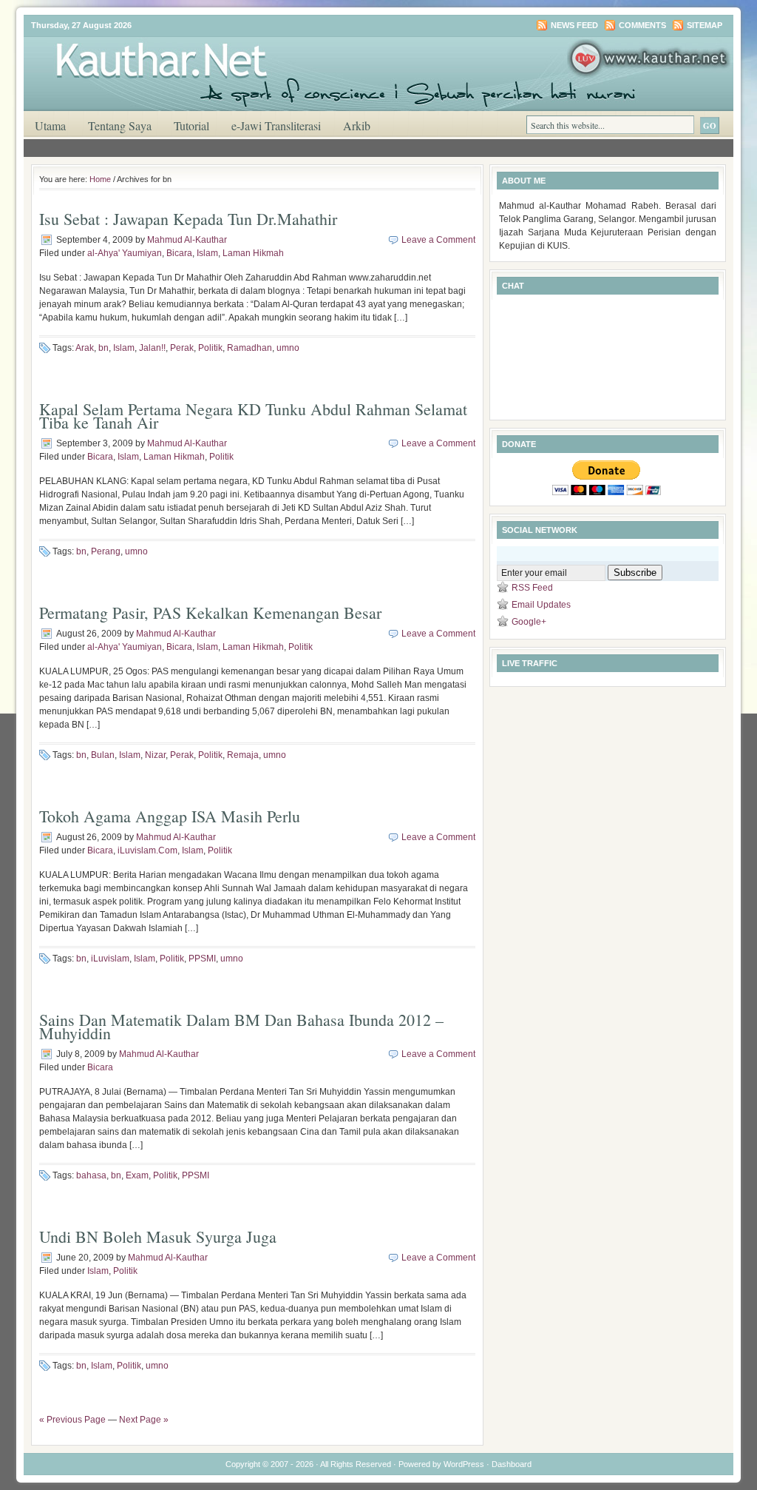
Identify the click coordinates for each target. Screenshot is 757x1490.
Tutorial (191, 125)
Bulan (103, 755)
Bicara (179, 253)
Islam (207, 253)
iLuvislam (110, 958)
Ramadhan (249, 348)
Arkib (356, 125)
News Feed (574, 25)
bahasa (91, 1175)
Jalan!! (152, 348)
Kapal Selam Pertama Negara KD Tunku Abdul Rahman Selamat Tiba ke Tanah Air (253, 415)
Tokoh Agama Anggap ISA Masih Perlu (169, 816)
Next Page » (144, 1420)
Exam (137, 1175)
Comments (642, 25)
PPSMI (202, 958)
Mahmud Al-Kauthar (187, 240)
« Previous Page (72, 1420)
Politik (210, 348)
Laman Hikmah (253, 253)
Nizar (155, 755)
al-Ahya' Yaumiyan (124, 253)
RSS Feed (532, 588)
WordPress (464, 1464)
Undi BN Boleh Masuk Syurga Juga (157, 1236)
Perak (182, 348)
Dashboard (512, 1464)
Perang (105, 551)
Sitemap (704, 25)
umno (287, 348)
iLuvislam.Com (147, 850)
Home (100, 179)
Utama (50, 125)
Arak (84, 348)
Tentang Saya (120, 125)
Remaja (243, 755)
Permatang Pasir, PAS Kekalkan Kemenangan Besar (210, 612)
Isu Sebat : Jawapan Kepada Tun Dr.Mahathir (188, 218)
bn (103, 348)
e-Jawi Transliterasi (276, 125)
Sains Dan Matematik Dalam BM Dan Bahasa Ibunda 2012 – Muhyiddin (241, 1026)
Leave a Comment (438, 240)
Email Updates (541, 605)
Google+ (529, 622)
